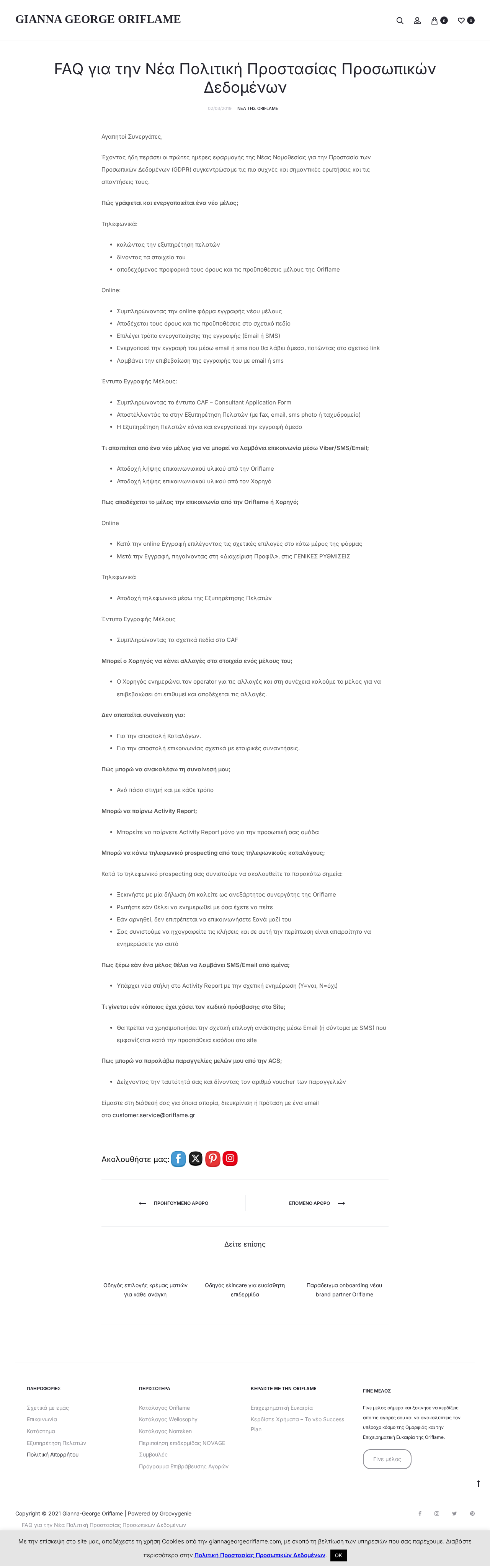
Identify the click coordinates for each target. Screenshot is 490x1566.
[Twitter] (454, 1513)
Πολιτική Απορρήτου (52, 1454)
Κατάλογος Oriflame (164, 1407)
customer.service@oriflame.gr (154, 1115)
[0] (434, 20)
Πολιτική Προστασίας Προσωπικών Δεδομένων (259, 1555)
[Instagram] (436, 1513)
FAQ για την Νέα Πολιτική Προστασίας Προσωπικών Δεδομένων (104, 1525)
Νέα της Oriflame (257, 108)
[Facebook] (419, 1513)
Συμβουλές (153, 1454)
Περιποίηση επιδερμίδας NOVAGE (182, 1443)
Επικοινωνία (42, 1419)
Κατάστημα (41, 1431)
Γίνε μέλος (387, 1459)
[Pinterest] (472, 1513)
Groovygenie (175, 1513)
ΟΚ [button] (338, 1555)
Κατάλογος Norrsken (165, 1431)
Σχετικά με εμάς (48, 1407)
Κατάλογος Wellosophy (168, 1419)
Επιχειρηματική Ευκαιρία (282, 1407)
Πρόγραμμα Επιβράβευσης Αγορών (184, 1466)
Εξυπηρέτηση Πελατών (56, 1443)
